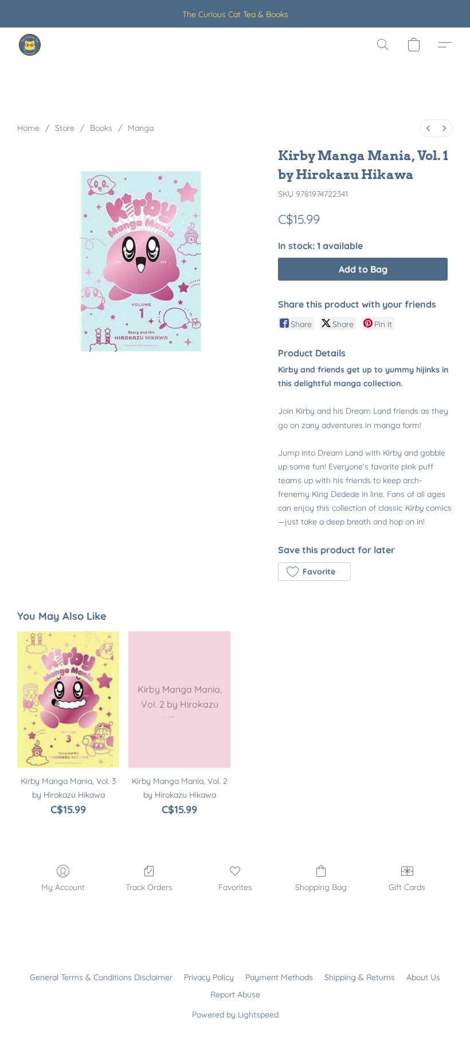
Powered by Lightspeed (235, 1014)
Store (65, 128)
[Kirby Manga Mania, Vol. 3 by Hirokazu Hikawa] (68, 699)
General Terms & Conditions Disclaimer (101, 977)
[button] (29, 44)
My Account (63, 887)
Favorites (235, 887)
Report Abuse (235, 994)
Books (101, 128)
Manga (141, 128)
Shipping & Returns (359, 977)
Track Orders (149, 887)
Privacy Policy (209, 977)
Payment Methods (279, 977)
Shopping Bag (321, 887)
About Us (423, 977)
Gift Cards (407, 887)
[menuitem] (428, 128)
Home (28, 128)
